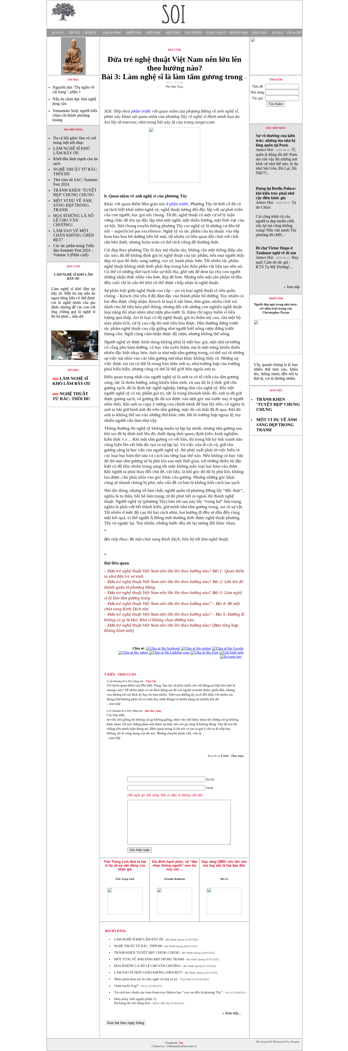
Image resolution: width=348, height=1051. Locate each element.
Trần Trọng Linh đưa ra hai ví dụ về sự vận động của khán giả (125, 865)
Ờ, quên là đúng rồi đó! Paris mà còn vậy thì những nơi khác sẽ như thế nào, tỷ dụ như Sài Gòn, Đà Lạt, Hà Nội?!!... (277, 154)
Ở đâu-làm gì (216, 32)
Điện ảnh (153, 32)
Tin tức (74, 32)
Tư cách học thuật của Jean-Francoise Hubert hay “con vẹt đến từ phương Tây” (168, 992)
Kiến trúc (173, 32)
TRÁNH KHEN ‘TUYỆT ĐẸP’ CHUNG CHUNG (75, 192)
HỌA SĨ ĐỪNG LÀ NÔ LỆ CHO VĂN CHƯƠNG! (73, 220)
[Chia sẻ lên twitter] (196, 648)
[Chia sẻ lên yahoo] (133, 652)
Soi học (277, 32)
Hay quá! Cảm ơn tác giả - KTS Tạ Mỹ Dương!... (277, 257)
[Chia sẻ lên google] (228, 648)
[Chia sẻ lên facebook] (163, 648)
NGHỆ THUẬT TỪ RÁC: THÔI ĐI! (71, 396)
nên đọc (73, 370)
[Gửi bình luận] (231, 652)
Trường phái (238, 32)
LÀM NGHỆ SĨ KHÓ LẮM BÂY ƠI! (71, 150)
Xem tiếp (276, 390)
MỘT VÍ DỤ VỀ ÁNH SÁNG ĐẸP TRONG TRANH (72, 205)
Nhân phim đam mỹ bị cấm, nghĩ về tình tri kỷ (146, 979)
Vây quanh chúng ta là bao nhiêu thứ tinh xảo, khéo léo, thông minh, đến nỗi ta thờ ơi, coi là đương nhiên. (276, 371)
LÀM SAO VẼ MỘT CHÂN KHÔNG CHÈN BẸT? (73, 235)
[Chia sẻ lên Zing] (204, 652)
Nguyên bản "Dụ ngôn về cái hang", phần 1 (73, 89)
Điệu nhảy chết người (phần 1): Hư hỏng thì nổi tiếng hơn (135, 1001)
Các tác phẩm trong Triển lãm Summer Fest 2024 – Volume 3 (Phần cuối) (73, 250)
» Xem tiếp (293, 287)
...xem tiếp (114, 704)
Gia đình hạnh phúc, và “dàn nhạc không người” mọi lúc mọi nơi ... (174, 865)
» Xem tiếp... (231, 1013)
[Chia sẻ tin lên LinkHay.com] (169, 652)
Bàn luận (259, 32)
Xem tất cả (226, 755)
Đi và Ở (57, 32)
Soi (181, 1043)
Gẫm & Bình (112, 32)
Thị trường (194, 32)
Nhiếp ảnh (133, 32)
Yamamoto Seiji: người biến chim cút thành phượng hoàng (74, 115)
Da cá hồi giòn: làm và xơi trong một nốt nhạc (74, 140)
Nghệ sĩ (90, 32)
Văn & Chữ (294, 32)
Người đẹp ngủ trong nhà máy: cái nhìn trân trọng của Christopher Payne (276, 308)
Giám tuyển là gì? (126, 986)
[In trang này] (232, 656)
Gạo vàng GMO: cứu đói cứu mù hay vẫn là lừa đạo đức (224, 863)
